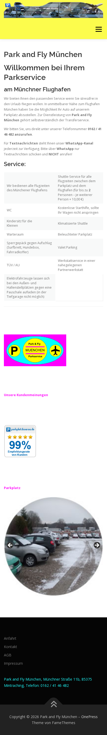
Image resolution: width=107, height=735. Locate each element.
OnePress (89, 716)
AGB (7, 654)
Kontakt (10, 646)
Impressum (13, 663)
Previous (10, 545)
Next (97, 545)
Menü (98, 29)
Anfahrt (10, 638)
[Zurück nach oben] (53, 704)
